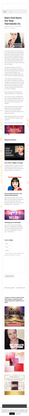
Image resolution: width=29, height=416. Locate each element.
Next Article (20, 288)
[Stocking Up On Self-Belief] (14, 215)
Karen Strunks (19, 26)
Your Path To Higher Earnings (14, 163)
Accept (12, 413)
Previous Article (10, 288)
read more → (18, 170)
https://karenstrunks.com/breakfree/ (14, 123)
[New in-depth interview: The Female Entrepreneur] (14, 183)
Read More (18, 413)
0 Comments (12, 28)
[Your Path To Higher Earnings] (14, 152)
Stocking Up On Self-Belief (13, 222)
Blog (7, 28)
